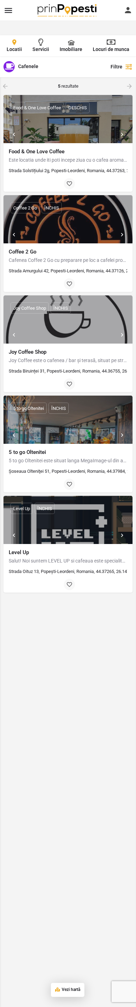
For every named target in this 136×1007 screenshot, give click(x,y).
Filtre (116, 66)
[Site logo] (68, 10)
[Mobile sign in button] (128, 10)
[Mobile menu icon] (8, 10)
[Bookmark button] (69, 183)
